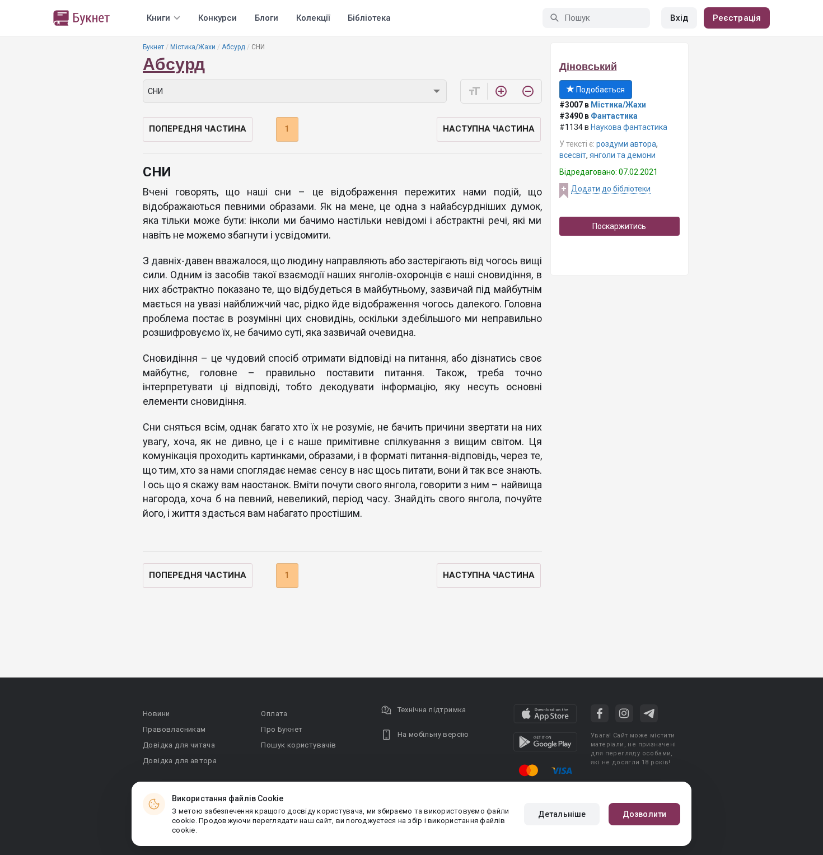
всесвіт (572, 155)
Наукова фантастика (629, 127)
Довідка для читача (179, 745)
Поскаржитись (619, 226)
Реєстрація (737, 18)
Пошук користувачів (298, 745)
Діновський (588, 66)
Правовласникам (174, 729)
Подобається (599, 89)
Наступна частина (489, 129)
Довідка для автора (180, 760)
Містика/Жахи (193, 47)
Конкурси (217, 18)
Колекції (313, 18)
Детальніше (562, 814)
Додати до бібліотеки (611, 188)
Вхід (679, 18)
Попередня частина (197, 129)
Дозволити (644, 814)
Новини (156, 713)
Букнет (153, 47)
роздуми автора (626, 143)
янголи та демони (623, 155)
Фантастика (614, 115)
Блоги (266, 18)
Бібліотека (369, 18)
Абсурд (233, 47)
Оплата (274, 713)
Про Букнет (281, 729)
